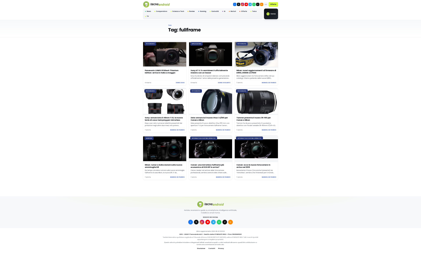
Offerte (273, 4)
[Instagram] (242, 4)
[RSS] (261, 4)
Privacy (221, 248)
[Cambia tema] (266, 4)
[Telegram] (250, 4)
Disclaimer (201, 248)
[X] (238, 4)
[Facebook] (234, 4)
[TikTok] (257, 4)
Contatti (211, 248)
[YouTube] (246, 4)
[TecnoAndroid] (156, 4)
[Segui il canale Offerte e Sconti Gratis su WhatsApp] (254, 4)
